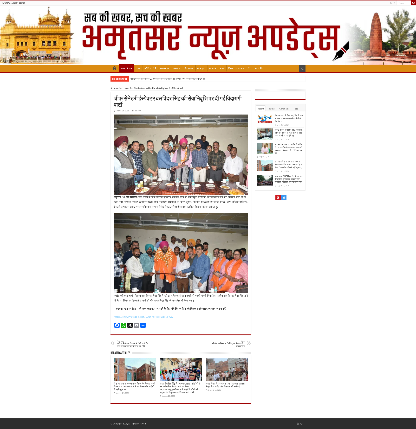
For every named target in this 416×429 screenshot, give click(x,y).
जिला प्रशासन (236, 68)
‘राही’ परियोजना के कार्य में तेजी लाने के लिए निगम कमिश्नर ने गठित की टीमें (132, 343)
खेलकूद (201, 68)
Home (114, 68)
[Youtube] (391, 3)
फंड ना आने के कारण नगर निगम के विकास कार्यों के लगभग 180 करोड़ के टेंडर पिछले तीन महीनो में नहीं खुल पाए (134, 386)
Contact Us (256, 68)
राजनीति (164, 68)
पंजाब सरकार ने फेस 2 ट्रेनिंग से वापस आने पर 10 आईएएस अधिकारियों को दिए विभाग (289, 118)
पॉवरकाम (189, 68)
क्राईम (176, 68)
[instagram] (394, 3)
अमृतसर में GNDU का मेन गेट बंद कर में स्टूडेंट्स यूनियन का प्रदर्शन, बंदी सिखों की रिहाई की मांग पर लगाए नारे (289, 179)
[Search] (413, 2)
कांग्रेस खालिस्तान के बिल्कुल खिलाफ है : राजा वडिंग (228, 343)
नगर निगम (126, 68)
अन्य (222, 68)
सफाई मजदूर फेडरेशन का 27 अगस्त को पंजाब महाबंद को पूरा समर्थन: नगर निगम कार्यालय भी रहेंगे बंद (167, 79)
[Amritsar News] (208, 35)
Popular (271, 109)
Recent (261, 109)
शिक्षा (138, 68)
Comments (284, 109)
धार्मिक (212, 68)
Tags (295, 109)
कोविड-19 (150, 68)
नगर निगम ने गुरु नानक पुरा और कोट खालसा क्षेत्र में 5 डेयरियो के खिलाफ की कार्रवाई (225, 385)
